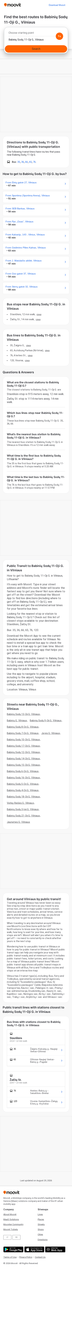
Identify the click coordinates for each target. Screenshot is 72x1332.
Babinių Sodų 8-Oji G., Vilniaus (23, 727)
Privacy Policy (25, 1257)
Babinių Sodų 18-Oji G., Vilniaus (23, 796)
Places (41, 1219)
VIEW (39, 314)
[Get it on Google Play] (13, 1249)
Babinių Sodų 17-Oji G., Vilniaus (23, 746)
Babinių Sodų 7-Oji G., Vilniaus (23, 733)
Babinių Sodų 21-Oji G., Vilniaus (23, 815)
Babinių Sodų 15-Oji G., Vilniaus (23, 765)
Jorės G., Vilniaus (50, 733)
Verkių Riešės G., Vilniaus (20, 803)
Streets (41, 1224)
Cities (40, 1234)
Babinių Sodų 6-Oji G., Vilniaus (23, 771)
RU (16, 1237)
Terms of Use (10, 1257)
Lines (40, 1214)
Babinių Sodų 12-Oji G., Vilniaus (23, 752)
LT (7, 1237)
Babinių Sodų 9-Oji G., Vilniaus (45, 720)
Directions (43, 1239)
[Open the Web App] (54, 1249)
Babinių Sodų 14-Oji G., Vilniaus (23, 758)
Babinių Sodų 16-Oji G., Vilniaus (23, 777)
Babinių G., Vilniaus (17, 720)
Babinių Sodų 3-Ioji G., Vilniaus (23, 809)
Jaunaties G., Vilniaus (18, 822)
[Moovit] (12, 5)
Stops (41, 1229)
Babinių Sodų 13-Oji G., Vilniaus (23, 714)
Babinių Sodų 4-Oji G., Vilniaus (23, 790)
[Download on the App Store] (34, 1249)
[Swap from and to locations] (59, 36)
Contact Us (40, 1257)
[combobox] (36, 33)
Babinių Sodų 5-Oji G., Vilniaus (23, 784)
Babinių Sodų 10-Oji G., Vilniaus (23, 739)
